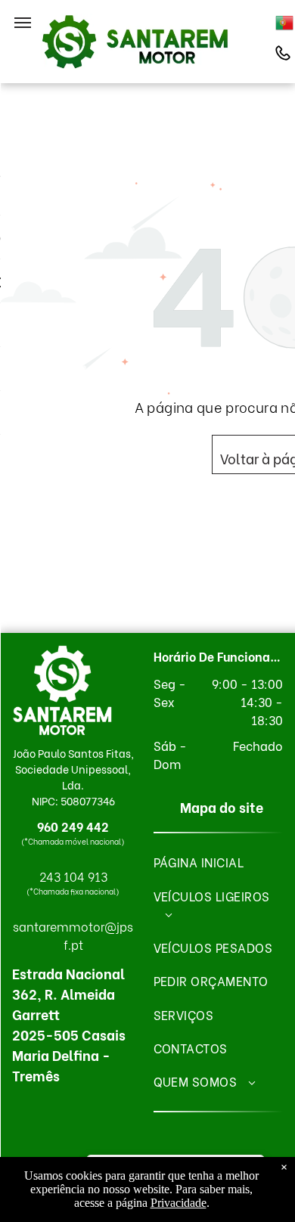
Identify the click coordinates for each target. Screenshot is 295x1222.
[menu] (23, 23)
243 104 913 (73, 876)
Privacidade (178, 1202)
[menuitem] (219, 862)
